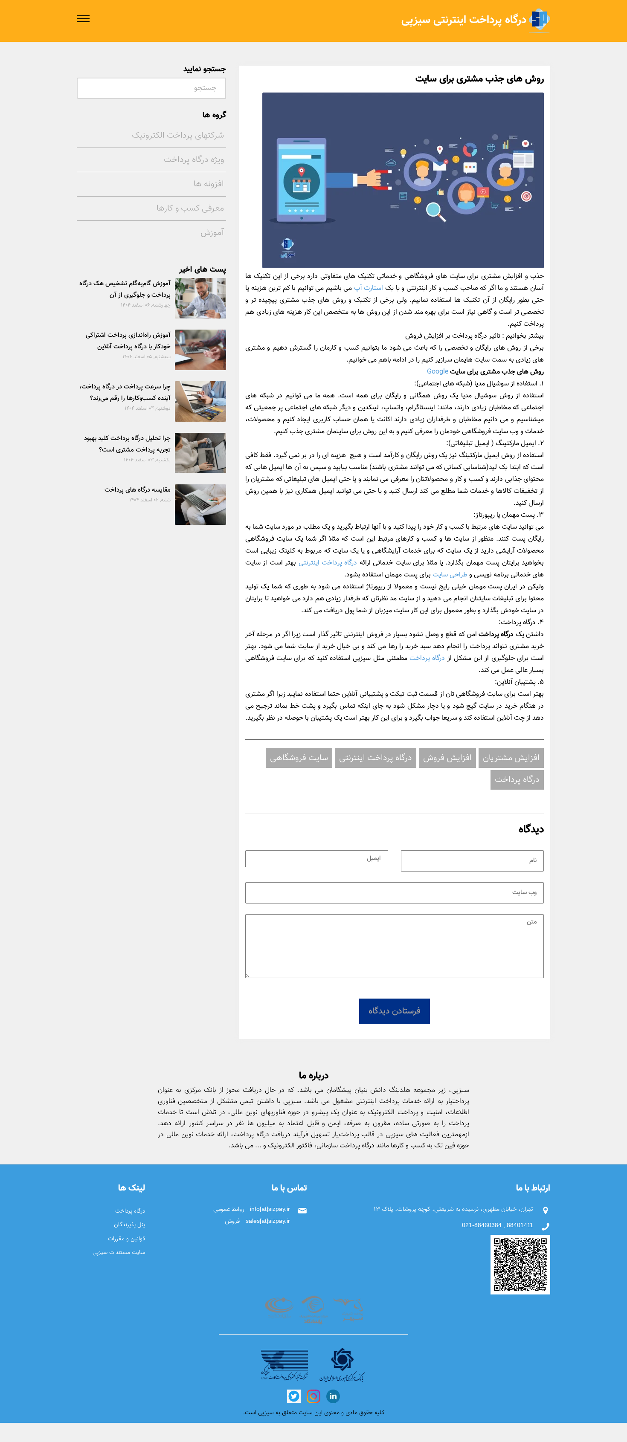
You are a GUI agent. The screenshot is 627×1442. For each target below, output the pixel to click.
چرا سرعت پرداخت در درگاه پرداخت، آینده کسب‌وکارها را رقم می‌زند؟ (125, 392)
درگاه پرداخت (427, 658)
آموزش (212, 233)
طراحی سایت (450, 575)
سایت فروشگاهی (299, 758)
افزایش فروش (447, 758)
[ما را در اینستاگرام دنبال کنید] (312, 1395)
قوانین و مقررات (126, 1238)
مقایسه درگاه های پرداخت (137, 490)
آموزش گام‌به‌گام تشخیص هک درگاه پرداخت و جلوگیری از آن (125, 289)
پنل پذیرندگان (129, 1224)
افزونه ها (209, 184)
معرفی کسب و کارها (190, 208)
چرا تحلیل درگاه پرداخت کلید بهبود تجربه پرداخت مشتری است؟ (127, 444)
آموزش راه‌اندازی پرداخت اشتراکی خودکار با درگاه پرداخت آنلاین (128, 341)
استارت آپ (368, 288)
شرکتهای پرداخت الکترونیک (178, 135)
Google (437, 372)
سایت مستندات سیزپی (119, 1252)
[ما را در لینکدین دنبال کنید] (332, 1395)
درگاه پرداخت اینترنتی (328, 563)
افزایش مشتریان (511, 758)
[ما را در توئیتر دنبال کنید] (294, 1395)
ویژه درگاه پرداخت (194, 160)
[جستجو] (85, 86)
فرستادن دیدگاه (395, 1011)
